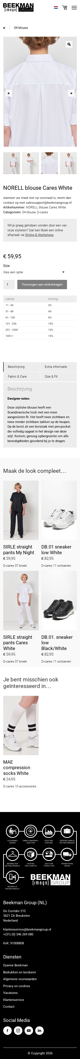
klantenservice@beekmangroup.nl (27, 929)
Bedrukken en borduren (19, 972)
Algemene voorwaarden (20, 979)
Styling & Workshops (39, 235)
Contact (9, 1007)
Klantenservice (13, 1000)
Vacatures (10, 993)
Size (6, 266)
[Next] (71, 93)
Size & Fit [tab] (51, 376)
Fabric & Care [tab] (17, 376)
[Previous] (8, 93)
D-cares (42, 212)
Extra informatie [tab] (56, 367)
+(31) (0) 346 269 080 (18, 934)
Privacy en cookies (16, 986)
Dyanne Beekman (15, 965)
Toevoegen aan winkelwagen (42, 284)
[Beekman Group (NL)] (18, 7)
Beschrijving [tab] (16, 367)
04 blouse (21, 28)
